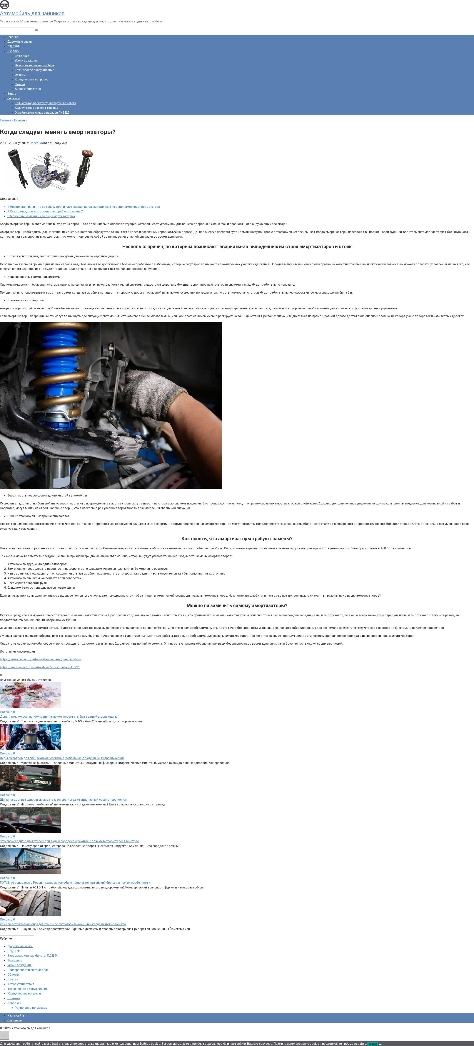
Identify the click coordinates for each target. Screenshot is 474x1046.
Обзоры (20, 75)
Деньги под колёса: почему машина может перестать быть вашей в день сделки (59, 716)
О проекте (14, 1020)
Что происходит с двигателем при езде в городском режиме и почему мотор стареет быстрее (69, 841)
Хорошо (372, 1043)
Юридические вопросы (31, 79)
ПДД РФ (13, 46)
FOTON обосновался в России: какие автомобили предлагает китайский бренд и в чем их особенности (75, 882)
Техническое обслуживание (34, 70)
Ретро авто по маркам (31, 1007)
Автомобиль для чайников (32, 13)
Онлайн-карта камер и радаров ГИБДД (42, 112)
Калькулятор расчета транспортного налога (45, 103)
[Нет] (380, 1044)
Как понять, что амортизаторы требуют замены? (45, 211)
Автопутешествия (28, 89)
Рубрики (13, 51)
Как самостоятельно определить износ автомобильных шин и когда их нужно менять (63, 924)
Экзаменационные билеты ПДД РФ (33, 955)
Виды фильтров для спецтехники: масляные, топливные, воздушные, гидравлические (62, 758)
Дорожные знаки (19, 41)
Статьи (20, 84)
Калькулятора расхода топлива (36, 108)
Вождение (22, 56)
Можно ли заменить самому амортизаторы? (41, 216)
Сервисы (13, 98)
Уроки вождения (26, 60)
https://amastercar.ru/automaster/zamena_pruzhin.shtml (40, 659)
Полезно (36, 143)
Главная (12, 37)
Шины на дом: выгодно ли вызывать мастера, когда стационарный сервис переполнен (63, 799)
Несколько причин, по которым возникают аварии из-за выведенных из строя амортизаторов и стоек (83, 206)
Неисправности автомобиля (34, 65)
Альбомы (14, 1003)
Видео (11, 93)
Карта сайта (15, 1015)
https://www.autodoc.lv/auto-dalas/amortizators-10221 (40, 667)
